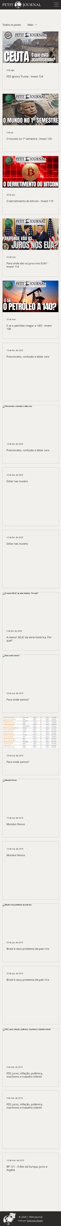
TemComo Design (35, 1220)
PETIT (7, 4)
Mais (30, 25)
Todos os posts (11, 25)
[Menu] (56, 4)
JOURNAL (32, 4)
